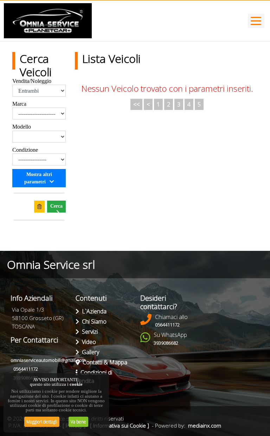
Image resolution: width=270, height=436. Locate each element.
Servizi (88, 332)
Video (87, 342)
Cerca (56, 206)
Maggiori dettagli (41, 422)
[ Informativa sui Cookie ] (119, 425)
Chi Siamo (93, 321)
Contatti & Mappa (103, 362)
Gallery (89, 352)
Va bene (78, 422)
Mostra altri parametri (38, 178)
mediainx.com (204, 425)
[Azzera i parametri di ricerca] (39, 207)
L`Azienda (93, 311)
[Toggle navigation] (256, 21)
